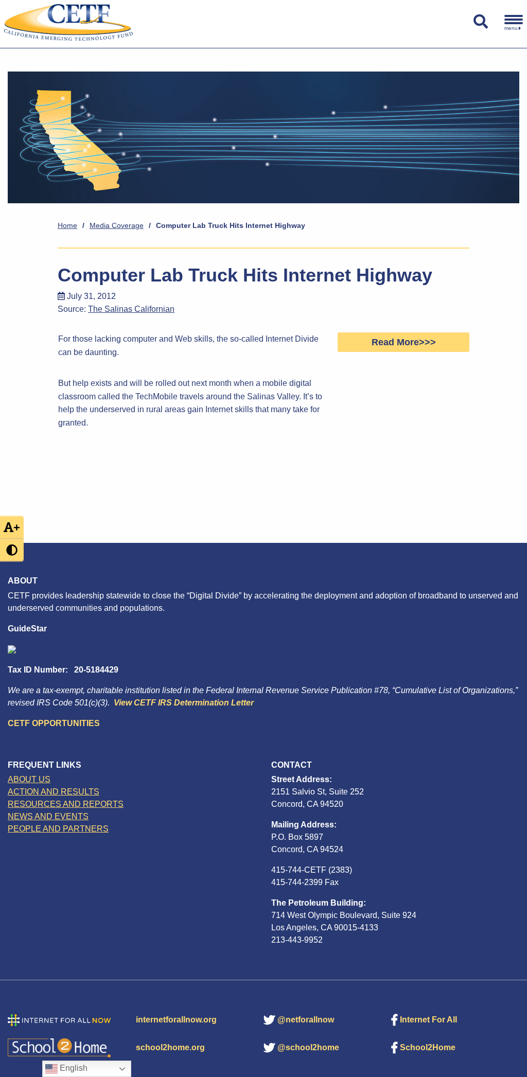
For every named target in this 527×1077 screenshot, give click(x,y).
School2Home (427, 1047)
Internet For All (428, 1019)
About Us (29, 779)
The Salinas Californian (131, 309)
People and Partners (58, 828)
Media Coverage (117, 225)
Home (67, 225)
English (72, 1068)
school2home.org (170, 1047)
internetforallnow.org (176, 1019)
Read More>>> (404, 342)
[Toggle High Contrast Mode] (12, 550)
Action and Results (53, 791)
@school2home (308, 1047)
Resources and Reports (66, 804)
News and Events (48, 816)
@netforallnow (305, 1019)
